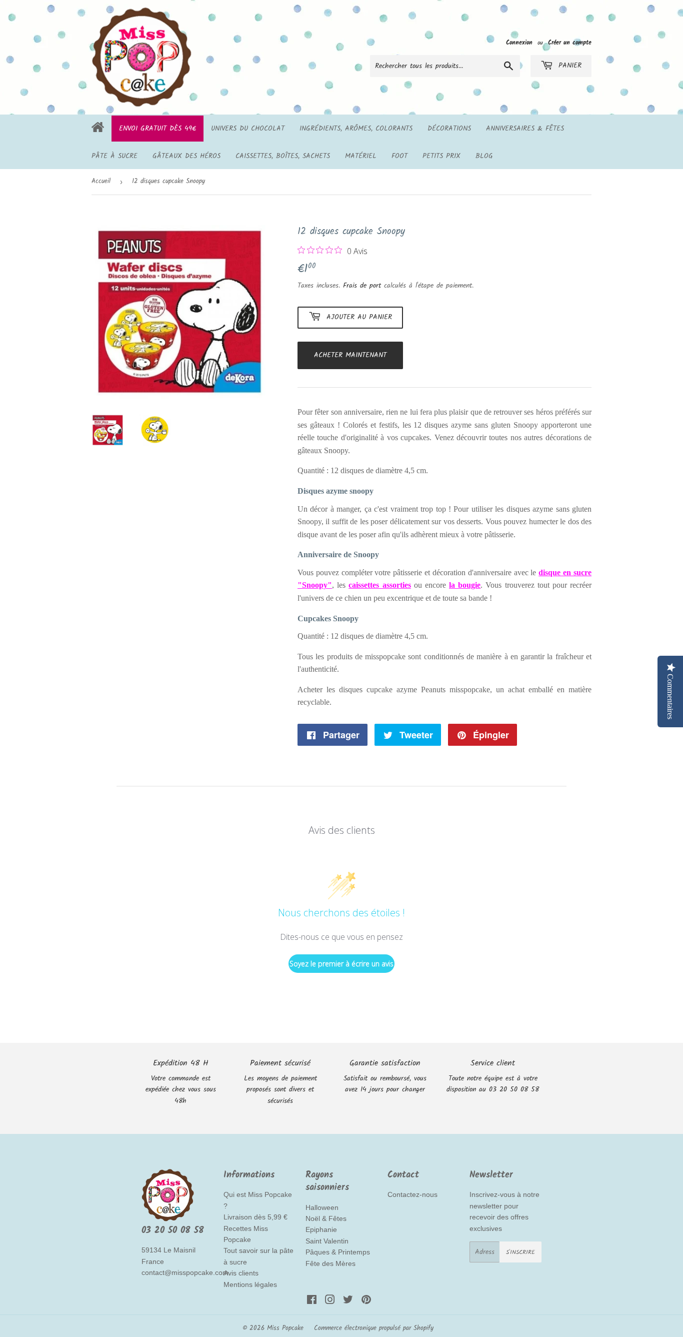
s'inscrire (520, 1252)
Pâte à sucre (115, 156)
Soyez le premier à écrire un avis (342, 963)
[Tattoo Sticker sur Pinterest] (366, 1301)
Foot (400, 156)
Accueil (101, 181)
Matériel (360, 156)
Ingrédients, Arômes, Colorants (356, 128)
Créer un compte (570, 43)
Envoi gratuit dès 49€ (157, 128)
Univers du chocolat (247, 128)
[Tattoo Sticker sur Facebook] (311, 1301)
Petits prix (441, 156)
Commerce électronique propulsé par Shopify (374, 1328)
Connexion (519, 43)
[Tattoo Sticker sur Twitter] (348, 1301)
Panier (569, 65)
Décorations (449, 128)
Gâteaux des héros (186, 156)
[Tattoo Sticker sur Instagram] (330, 1301)
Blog (484, 156)
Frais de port (362, 285)
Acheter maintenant (350, 355)
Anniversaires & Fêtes (525, 128)
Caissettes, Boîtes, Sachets (283, 156)
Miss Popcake (285, 1328)
